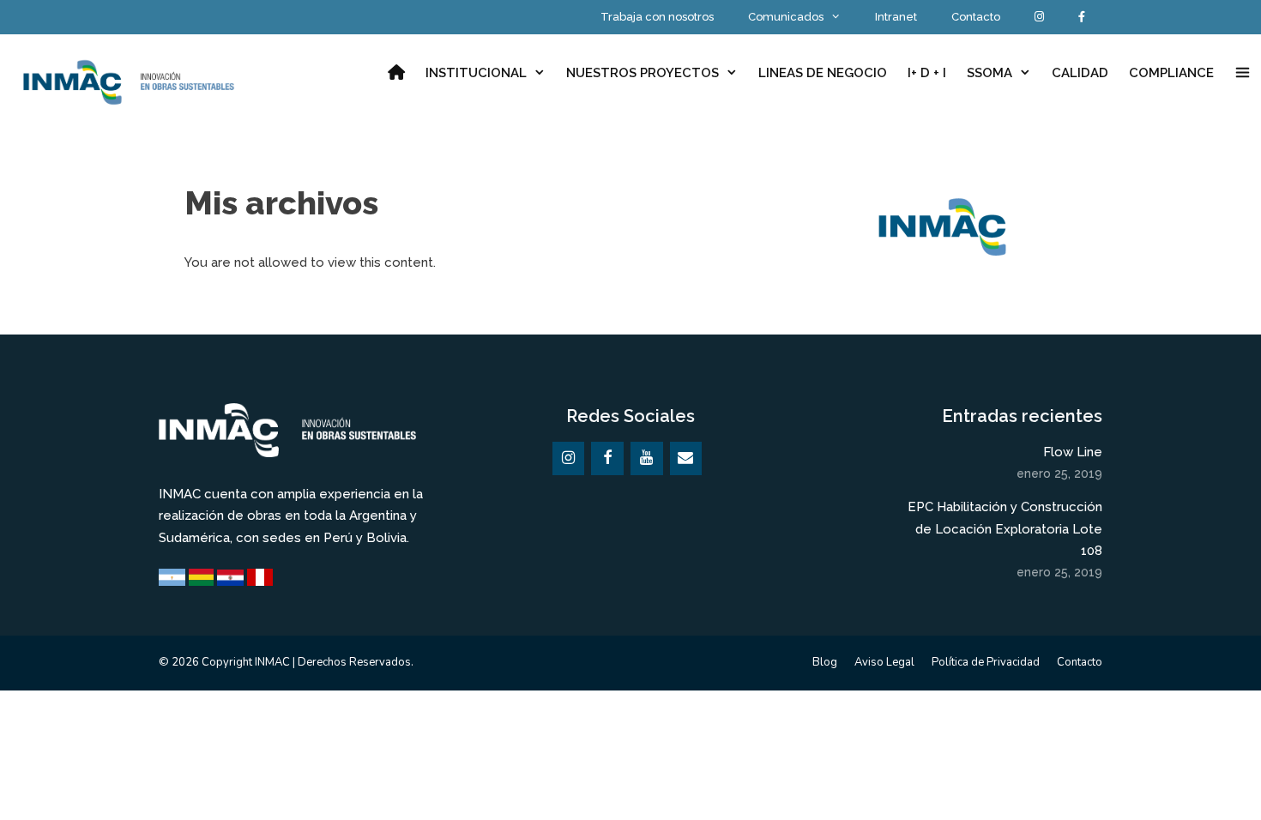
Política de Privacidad (986, 662)
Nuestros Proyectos (642, 73)
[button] (1242, 73)
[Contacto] (686, 458)
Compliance (1171, 73)
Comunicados (786, 16)
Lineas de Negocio (822, 73)
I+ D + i (927, 73)
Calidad (1080, 73)
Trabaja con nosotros (657, 16)
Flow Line (1072, 452)
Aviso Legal (884, 662)
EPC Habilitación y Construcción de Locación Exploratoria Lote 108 (1005, 528)
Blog (824, 662)
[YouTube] (646, 458)
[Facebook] (607, 458)
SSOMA (989, 73)
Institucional (476, 73)
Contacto (975, 16)
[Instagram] (568, 458)
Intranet (896, 16)
